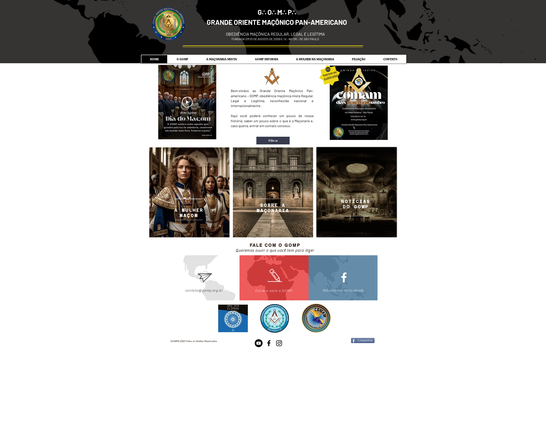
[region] (189, 192)
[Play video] (187, 102)
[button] (182, 59)
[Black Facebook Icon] (269, 343)
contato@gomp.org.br (204, 290)
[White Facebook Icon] (343, 277)
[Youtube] (259, 343)
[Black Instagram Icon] (279, 343)
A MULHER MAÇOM (188, 212)
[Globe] (328, 69)
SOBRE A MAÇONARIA (273, 208)
